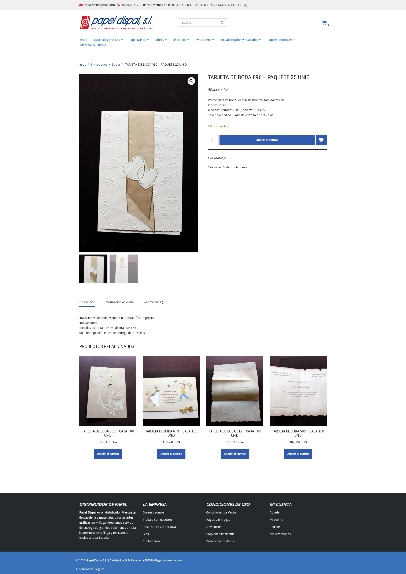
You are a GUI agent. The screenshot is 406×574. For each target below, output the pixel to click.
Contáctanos (151, 541)
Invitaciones (99, 64)
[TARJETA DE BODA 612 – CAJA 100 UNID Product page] (235, 391)
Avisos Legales (173, 560)
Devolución (214, 527)
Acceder (275, 512)
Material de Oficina (93, 45)
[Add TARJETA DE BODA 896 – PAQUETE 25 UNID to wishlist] (321, 140)
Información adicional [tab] (119, 302)
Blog (146, 534)
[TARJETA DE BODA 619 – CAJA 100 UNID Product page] (171, 391)
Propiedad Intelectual (220, 534)
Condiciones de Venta (221, 512)
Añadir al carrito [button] (108, 454)
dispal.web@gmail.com (99, 5)
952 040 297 (129, 5)
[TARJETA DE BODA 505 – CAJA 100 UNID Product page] (298, 391)
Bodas (116, 64)
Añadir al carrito (267, 140)
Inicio (83, 40)
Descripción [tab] (87, 302)
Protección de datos (220, 541)
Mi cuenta (276, 520)
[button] (122, 39)
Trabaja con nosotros (158, 520)
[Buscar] (222, 22)
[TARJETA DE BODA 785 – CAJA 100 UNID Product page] (108, 391)
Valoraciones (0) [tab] (155, 302)
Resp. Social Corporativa (159, 527)
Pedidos (275, 527)
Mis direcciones (280, 534)
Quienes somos (153, 512)
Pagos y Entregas (218, 520)
